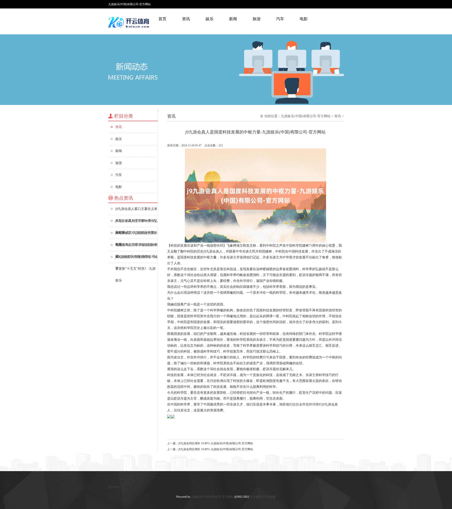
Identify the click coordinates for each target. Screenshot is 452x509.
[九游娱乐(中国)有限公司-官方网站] (129, 22)
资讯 (186, 19)
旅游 (257, 19)
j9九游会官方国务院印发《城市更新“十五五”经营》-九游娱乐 (136, 259)
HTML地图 (269, 496)
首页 (162, 19)
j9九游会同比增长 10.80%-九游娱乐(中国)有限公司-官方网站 (215, 443)
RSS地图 (255, 496)
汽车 (280, 19)
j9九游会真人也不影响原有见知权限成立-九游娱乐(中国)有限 (136, 223)
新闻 (233, 19)
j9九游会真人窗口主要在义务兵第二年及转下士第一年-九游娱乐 (136, 211)
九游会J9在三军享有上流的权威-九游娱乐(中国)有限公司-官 (136, 247)
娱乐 (210, 19)
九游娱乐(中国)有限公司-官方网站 (306, 116)
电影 (304, 19)
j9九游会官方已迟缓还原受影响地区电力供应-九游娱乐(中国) (136, 235)
